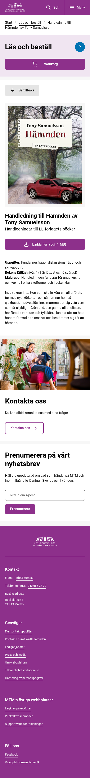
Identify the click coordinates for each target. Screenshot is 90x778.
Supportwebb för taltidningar (24, 724)
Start (8, 23)
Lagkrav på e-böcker (18, 708)
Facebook (11, 754)
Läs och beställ (30, 23)
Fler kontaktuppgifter (18, 631)
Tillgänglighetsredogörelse (22, 670)
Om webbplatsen (16, 662)
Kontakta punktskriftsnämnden (25, 639)
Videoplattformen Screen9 (22, 762)
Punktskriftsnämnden (19, 716)
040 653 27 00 (37, 585)
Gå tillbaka (26, 90)
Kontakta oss (20, 428)
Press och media (15, 654)
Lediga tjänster (14, 647)
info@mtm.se (24, 577)
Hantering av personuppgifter (24, 678)
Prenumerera (20, 509)
